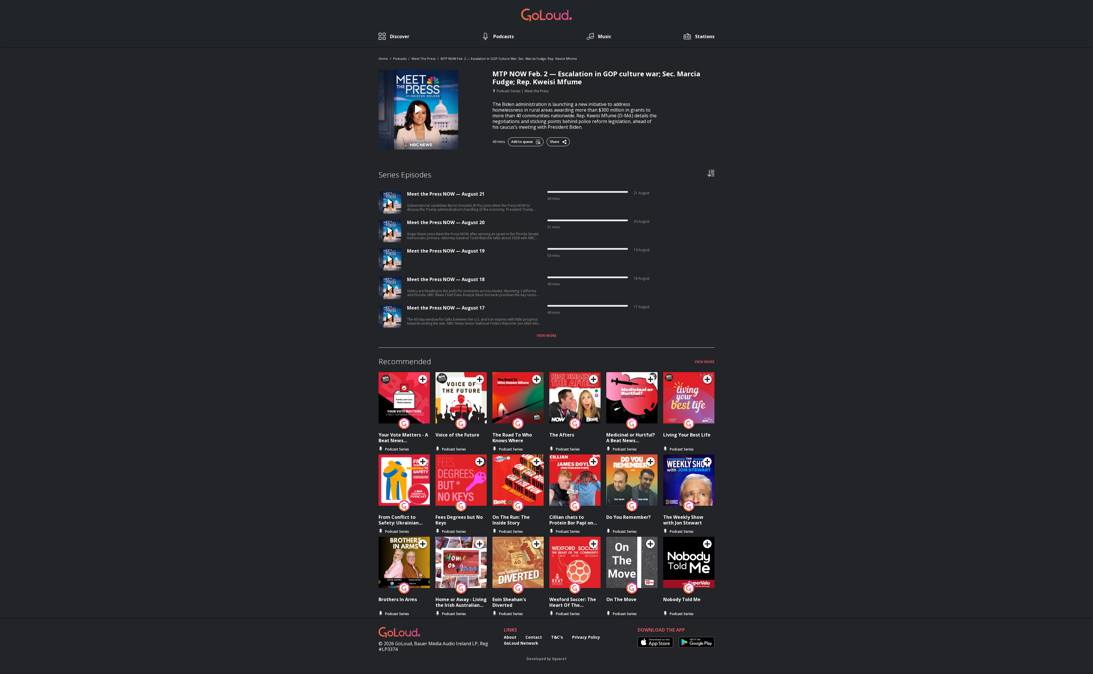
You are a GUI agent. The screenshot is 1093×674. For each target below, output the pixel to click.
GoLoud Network (521, 643)
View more (546, 335)
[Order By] (710, 173)
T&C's (557, 637)
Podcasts (399, 58)
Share (555, 140)
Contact (533, 637)
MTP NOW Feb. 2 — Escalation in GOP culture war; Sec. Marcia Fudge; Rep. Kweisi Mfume (509, 58)
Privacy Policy (586, 637)
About (510, 637)
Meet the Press (423, 58)
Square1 (559, 658)
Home (383, 58)
